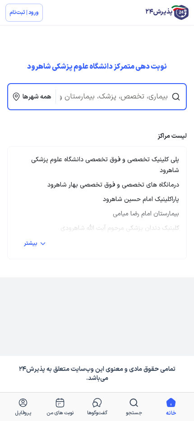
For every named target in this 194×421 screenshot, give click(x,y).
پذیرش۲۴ (32, 369)
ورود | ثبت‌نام (24, 13)
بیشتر (30, 243)
